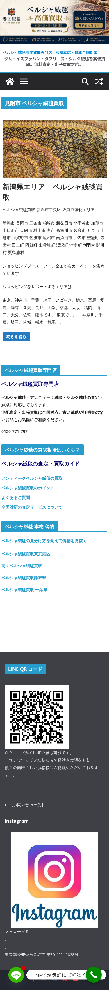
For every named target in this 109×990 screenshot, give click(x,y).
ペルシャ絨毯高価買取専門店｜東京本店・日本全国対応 (50, 52)
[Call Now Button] (94, 975)
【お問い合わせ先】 (27, 804)
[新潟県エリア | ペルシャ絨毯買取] (55, 149)
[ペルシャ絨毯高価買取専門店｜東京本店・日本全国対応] (54, 4)
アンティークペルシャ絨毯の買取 (31, 478)
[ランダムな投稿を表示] (99, 81)
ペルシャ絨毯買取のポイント (27, 487)
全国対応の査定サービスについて (31, 507)
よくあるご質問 (15, 497)
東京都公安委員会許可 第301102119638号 (41, 954)
